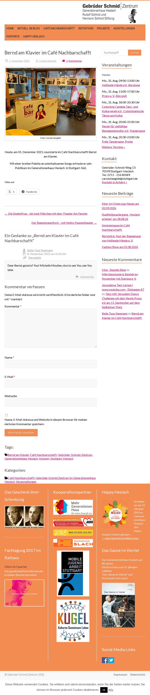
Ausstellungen (124, 28)
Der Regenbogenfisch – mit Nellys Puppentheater (64, 222)
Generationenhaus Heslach (21, 458)
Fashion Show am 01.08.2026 (120, 247)
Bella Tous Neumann (40, 250)
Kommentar (13, 306)
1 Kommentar (74, 60)
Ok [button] (103, 690)
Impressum (120, 674)
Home (10, 28)
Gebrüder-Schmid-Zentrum (75, 454)
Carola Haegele (47, 60)
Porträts (13, 36)
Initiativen (85, 28)
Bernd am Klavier (18, 454)
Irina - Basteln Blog (114, 270)
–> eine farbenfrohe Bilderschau (120, 538)
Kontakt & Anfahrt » (114, 182)
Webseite (11, 396)
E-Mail (10, 376)
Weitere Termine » (113, 147)
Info (110, 690)
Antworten (87, 276)
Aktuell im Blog (28, 28)
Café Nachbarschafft (59, 28)
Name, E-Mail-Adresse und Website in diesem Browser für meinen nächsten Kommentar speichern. (46, 422)
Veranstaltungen (26, 481)
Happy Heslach (33, 36)
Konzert (44, 458)
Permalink (34, 257)
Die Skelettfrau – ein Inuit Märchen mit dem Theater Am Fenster (46, 213)
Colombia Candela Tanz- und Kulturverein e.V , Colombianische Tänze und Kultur (123, 111)
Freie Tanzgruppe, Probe (117, 141)
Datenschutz (137, 674)
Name (9, 357)
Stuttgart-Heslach (61, 458)
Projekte (103, 28)
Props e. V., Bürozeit (114, 96)
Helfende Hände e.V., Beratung (121, 85)
